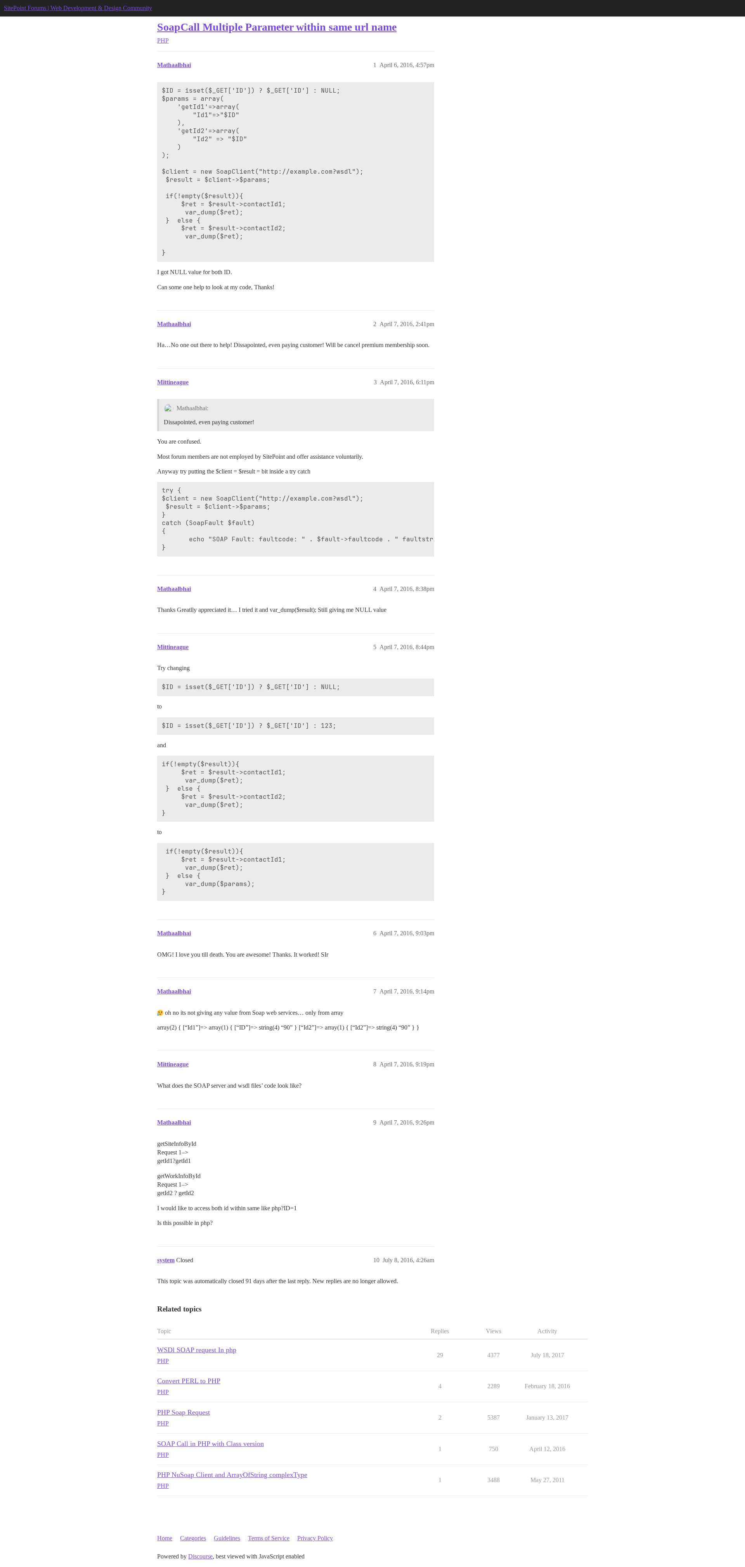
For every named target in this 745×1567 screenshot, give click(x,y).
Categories (193, 1538)
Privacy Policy (315, 1538)
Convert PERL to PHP (188, 1381)
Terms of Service (268, 1538)
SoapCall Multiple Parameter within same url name (277, 27)
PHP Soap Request (183, 1412)
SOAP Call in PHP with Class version (210, 1444)
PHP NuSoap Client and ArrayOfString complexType (232, 1475)
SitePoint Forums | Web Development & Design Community (78, 8)
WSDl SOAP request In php (196, 1350)
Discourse (200, 1556)
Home (164, 1538)
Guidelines (227, 1538)
